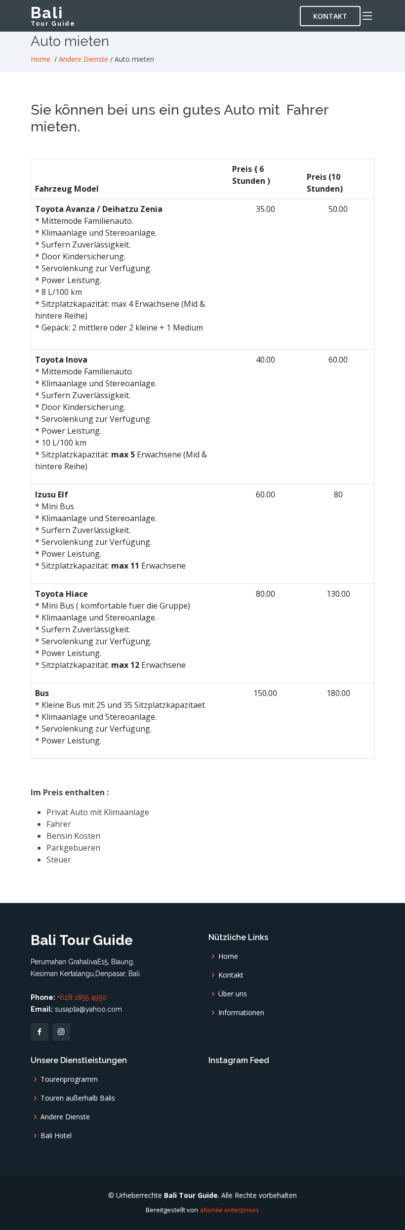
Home (40, 59)
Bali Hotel (56, 1135)
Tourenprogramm (69, 1079)
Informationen (241, 1012)
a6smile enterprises (229, 1209)
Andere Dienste (83, 59)
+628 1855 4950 (82, 997)
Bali (53, 15)
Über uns (232, 993)
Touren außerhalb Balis (77, 1098)
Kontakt (330, 16)
